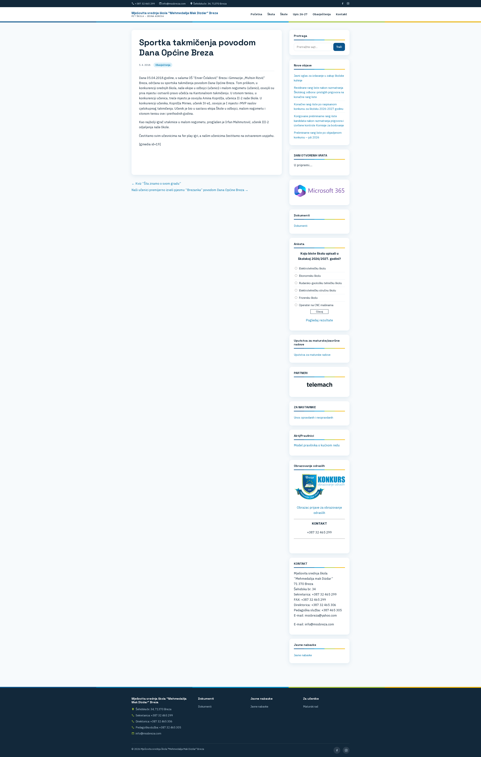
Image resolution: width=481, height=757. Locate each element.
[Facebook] (342, 4)
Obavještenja (322, 14)
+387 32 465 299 (145, 3)
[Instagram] (348, 4)
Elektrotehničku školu (312, 268)
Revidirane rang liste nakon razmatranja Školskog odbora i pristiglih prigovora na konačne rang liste (319, 92)
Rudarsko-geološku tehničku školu (320, 283)
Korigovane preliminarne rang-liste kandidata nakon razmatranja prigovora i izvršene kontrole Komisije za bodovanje (319, 120)
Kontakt (341, 14)
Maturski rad (310, 706)
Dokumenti (300, 226)
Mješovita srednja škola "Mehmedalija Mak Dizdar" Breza (175, 14)
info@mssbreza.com (174, 3)
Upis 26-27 (300, 14)
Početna (256, 14)
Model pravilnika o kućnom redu (317, 445)
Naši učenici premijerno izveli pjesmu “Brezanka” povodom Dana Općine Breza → (190, 190)
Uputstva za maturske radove (312, 355)
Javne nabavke (303, 655)
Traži (339, 47)
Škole (284, 14)
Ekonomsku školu (310, 276)
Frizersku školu (308, 298)
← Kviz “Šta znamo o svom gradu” (156, 183)
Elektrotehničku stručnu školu (317, 290)
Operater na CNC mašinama (316, 305)
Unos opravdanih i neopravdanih (313, 417)
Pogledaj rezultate (319, 320)
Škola (271, 14)
